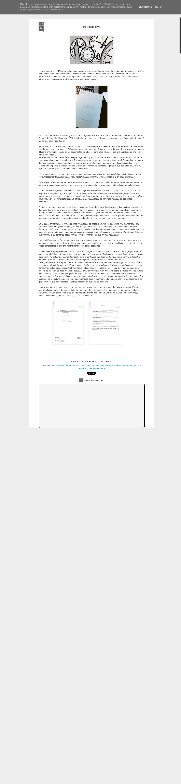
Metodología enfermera (102, 365)
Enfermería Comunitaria (79, 365)
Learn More (145, 6)
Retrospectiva (91, 27)
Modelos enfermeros (123, 365)
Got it (158, 6)
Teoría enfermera (97, 368)
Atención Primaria (60, 365)
